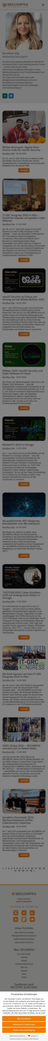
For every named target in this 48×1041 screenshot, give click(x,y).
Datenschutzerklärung (17, 1036)
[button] (24, 1024)
